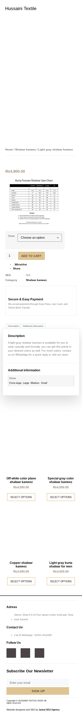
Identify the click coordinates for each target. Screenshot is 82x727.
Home (9, 149)
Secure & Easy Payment (25, 299)
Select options (21, 497)
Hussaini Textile (20, 8)
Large (26, 383)
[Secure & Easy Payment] (12, 292)
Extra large (15, 383)
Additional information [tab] (33, 326)
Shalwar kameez (25, 149)
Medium (35, 383)
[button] (74, 9)
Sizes (11, 236)
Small (44, 383)
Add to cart (31, 255)
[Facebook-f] (11, 653)
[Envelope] (39, 653)
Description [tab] (13, 326)
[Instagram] (25, 653)
